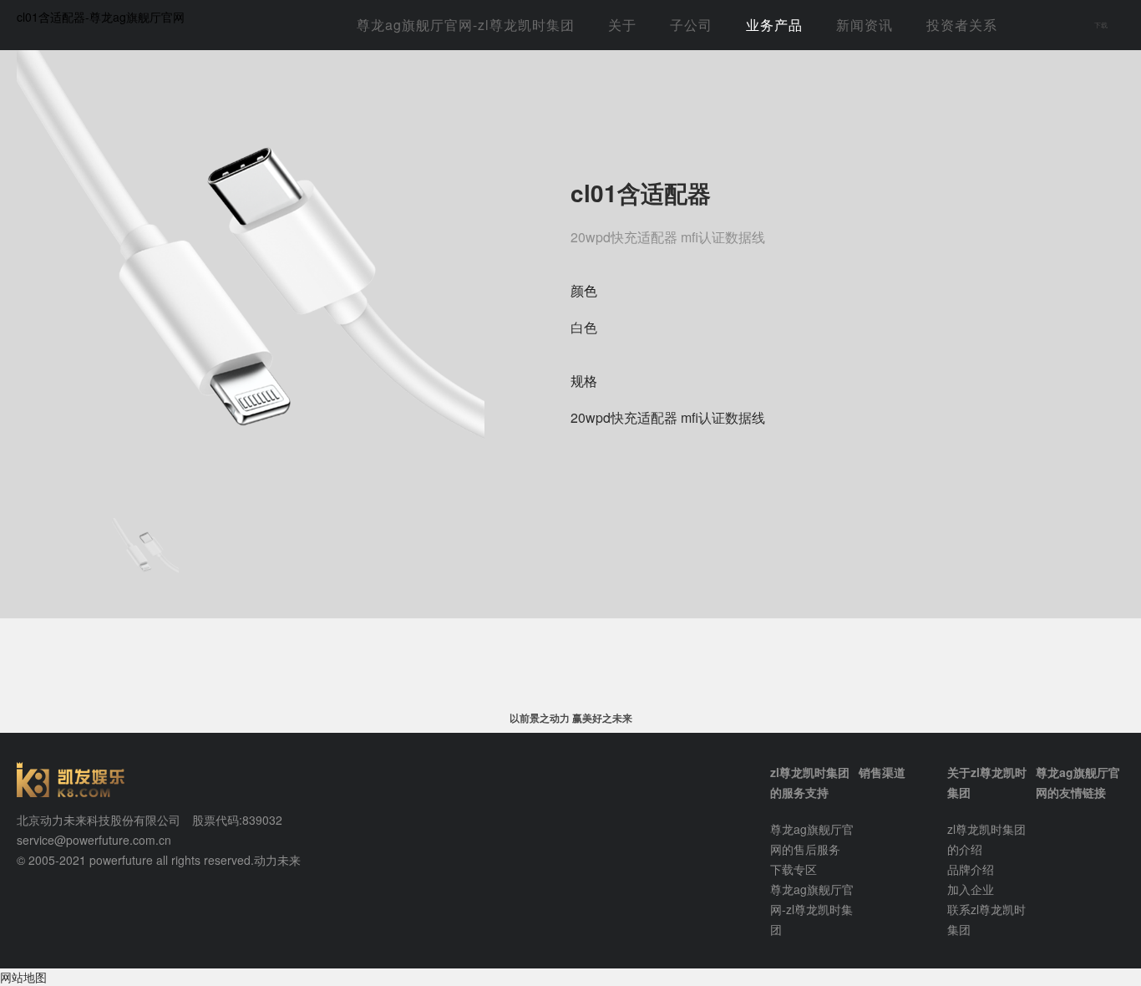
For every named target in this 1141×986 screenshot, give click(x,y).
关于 (622, 24)
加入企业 (970, 889)
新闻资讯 (864, 24)
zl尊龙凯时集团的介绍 (986, 839)
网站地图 (23, 976)
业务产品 (774, 24)
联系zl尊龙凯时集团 (986, 919)
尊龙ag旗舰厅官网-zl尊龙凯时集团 (466, 24)
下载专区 (793, 869)
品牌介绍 (970, 869)
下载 (1101, 24)
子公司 (691, 24)
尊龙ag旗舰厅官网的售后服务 (812, 839)
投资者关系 (961, 24)
